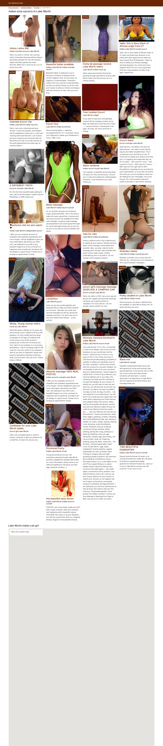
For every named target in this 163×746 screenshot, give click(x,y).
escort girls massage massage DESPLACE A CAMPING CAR (100, 288)
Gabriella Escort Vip (21, 121)
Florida (36, 8)
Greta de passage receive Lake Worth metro (97, 65)
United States (26, 8)
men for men (90, 234)
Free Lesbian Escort (94, 112)
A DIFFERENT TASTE (21, 185)
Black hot (125, 359)
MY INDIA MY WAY (16, 3)
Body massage (54, 204)
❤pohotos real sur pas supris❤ (26, 226)
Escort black (127, 140)
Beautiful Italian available (60, 64)
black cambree (91, 165)
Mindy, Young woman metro (25, 323)
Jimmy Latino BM (19, 48)
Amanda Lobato (128, 251)
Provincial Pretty (55, 448)
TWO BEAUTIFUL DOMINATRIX (129, 448)
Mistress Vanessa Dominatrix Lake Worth (99, 339)
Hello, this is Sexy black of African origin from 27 (134, 44)
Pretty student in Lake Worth (136, 295)
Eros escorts (14, 8)
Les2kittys (52, 298)
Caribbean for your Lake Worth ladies (23, 427)
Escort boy (52, 123)
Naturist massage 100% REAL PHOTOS (62, 373)
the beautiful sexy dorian (60, 498)
